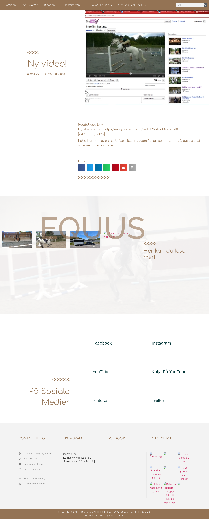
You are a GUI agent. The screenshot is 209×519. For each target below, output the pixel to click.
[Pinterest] (96, 390)
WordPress (123, 512)
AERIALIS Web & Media (111, 516)
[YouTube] (96, 362)
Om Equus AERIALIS (130, 5)
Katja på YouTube (169, 371)
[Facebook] (96, 333)
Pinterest (101, 400)
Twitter (158, 400)
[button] (81, 167)
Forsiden (10, 5)
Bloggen (49, 5)
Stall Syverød (30, 5)
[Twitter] (155, 390)
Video (61, 74)
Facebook (102, 343)
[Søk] (205, 5)
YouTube (101, 371)
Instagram (161, 343)
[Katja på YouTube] (155, 362)
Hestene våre (72, 5)
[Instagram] (155, 333)
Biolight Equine (99, 5)
